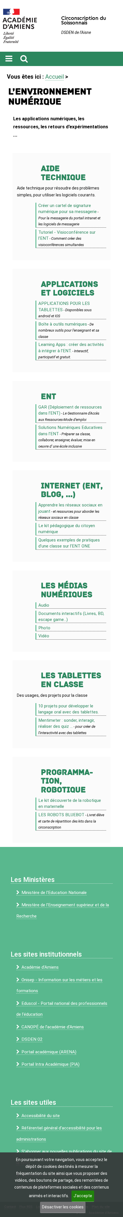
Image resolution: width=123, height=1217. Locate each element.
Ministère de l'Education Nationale (54, 892)
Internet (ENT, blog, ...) (72, 490)
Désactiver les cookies (63, 1207)
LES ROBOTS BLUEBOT (61, 814)
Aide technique (63, 173)
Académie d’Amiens (40, 967)
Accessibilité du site (40, 1115)
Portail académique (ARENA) (48, 1052)
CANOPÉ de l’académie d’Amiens (52, 1027)
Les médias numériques (66, 590)
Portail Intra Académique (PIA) (50, 1064)
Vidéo (43, 636)
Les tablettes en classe (71, 680)
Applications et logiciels (69, 288)
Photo (44, 627)
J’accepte (83, 1195)
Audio (43, 605)
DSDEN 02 (32, 1039)
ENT (48, 397)
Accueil (54, 76)
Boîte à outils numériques (62, 324)
